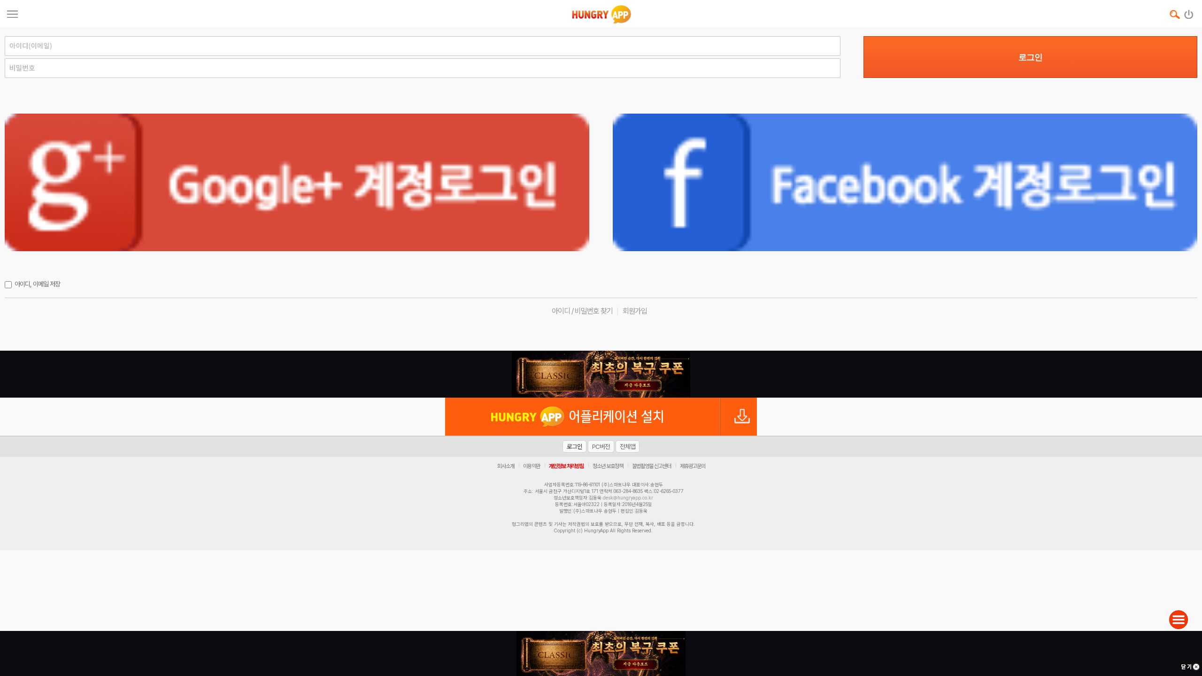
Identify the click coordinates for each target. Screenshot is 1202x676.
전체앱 (627, 446)
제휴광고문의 (692, 466)
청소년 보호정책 (608, 466)
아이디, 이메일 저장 (37, 284)
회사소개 (505, 466)
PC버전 (601, 446)
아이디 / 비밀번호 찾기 (582, 311)
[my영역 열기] (12, 13)
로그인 (1030, 57)
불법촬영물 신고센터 (651, 466)
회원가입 (635, 311)
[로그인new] (1189, 12)
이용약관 (531, 466)
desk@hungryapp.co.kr (628, 497)
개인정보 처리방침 (566, 466)
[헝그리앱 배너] (601, 374)
